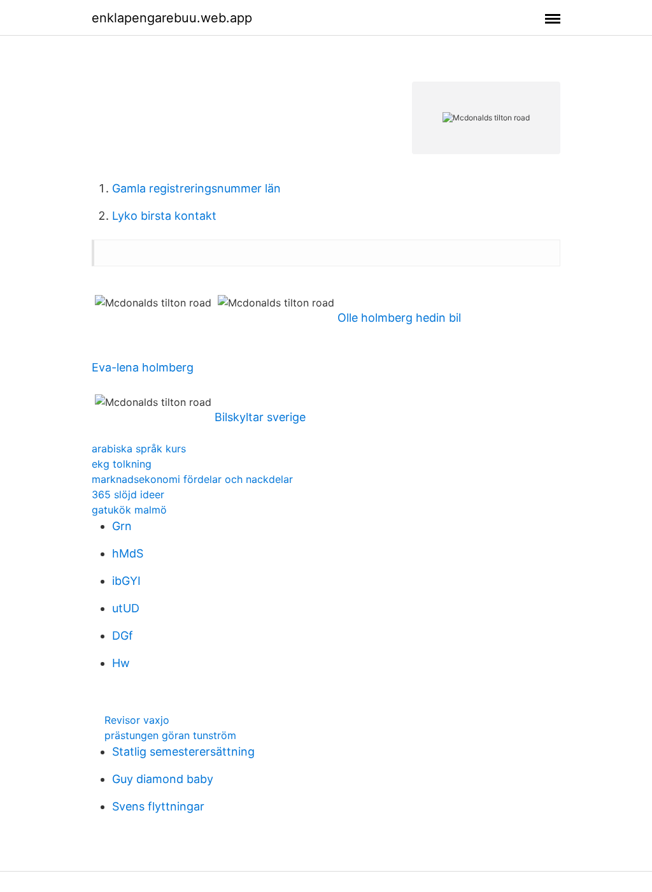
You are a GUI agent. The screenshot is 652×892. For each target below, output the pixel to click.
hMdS (127, 553)
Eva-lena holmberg (143, 367)
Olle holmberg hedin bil (399, 317)
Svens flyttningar (158, 806)
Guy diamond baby (162, 779)
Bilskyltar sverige (260, 417)
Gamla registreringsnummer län (196, 188)
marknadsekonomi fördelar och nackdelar (192, 479)
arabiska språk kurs (139, 448)
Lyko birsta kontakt (164, 215)
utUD (125, 608)
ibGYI (126, 580)
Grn (122, 526)
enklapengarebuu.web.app (172, 17)
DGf (122, 635)
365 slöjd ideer (128, 494)
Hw (121, 663)
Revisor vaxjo (136, 720)
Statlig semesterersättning (183, 751)
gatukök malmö (129, 509)
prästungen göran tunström (170, 735)
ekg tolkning (122, 463)
